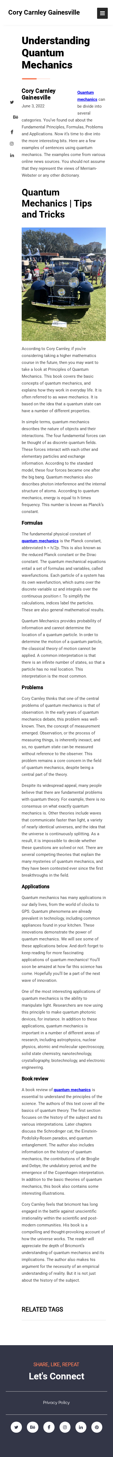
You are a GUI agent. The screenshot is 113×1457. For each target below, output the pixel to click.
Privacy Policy (56, 1403)
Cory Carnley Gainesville (44, 12)
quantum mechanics (40, 540)
